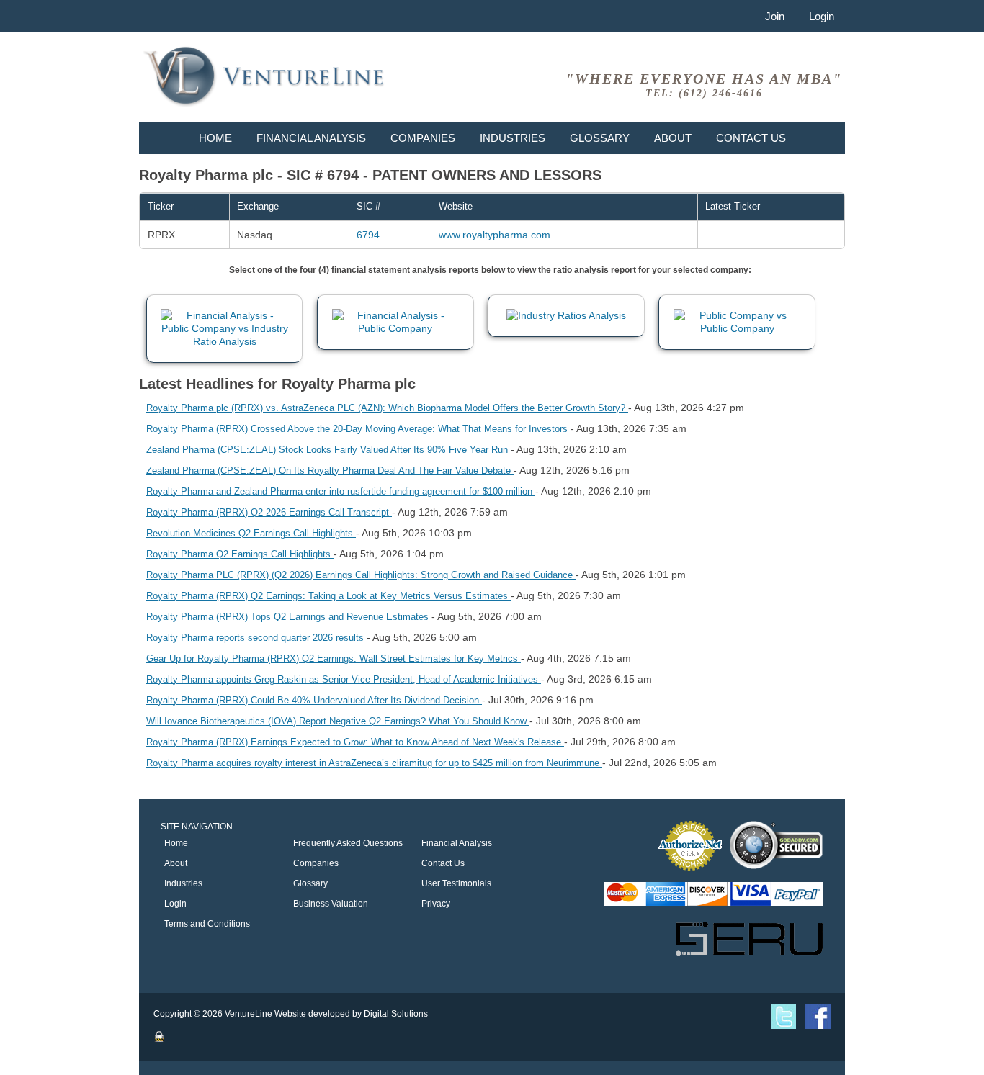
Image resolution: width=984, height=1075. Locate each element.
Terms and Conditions (207, 924)
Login (821, 16)
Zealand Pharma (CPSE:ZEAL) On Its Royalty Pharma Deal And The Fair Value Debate (330, 470)
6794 (368, 234)
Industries (512, 138)
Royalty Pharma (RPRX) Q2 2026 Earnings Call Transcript (269, 512)
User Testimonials (456, 883)
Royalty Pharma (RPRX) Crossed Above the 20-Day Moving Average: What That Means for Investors (358, 428)
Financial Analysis (311, 138)
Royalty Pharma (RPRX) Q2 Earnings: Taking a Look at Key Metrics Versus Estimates (328, 595)
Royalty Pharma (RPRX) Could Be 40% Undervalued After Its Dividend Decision (314, 700)
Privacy (435, 904)
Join (774, 16)
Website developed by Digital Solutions (351, 1014)
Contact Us (751, 138)
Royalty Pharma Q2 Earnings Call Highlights (240, 554)
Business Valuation (330, 904)
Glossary (600, 138)
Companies (422, 138)
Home (215, 138)
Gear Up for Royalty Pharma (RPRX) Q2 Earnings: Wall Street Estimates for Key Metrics (333, 658)
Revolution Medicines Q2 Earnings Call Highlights (251, 533)
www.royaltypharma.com (494, 234)
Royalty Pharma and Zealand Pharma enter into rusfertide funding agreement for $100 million (340, 491)
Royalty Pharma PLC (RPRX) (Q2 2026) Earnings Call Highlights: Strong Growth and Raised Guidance (361, 575)
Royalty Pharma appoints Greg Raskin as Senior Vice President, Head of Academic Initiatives (343, 679)
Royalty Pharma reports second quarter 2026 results (256, 637)
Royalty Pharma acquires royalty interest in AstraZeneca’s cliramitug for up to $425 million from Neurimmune (374, 762)
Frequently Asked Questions (348, 843)
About (673, 138)
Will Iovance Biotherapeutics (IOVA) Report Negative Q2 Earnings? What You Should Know (337, 721)
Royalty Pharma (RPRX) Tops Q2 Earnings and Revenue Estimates (288, 616)
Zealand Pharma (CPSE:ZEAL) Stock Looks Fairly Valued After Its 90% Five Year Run (328, 449)
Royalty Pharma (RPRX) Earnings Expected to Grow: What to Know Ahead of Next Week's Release (355, 742)
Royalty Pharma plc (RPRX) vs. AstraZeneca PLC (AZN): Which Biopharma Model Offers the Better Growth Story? (387, 407)
